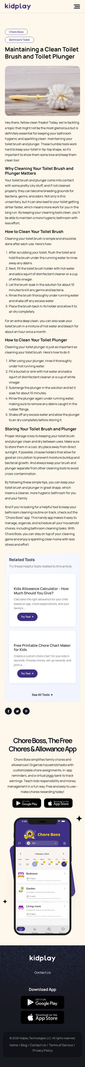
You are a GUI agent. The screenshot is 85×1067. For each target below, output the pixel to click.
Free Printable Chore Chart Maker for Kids (42, 647)
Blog (24, 1045)
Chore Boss (16, 32)
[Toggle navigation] (75, 6)
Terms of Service (61, 1045)
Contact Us (42, 972)
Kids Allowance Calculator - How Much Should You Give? (41, 590)
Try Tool (26, 616)
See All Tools (41, 695)
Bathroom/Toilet (19, 40)
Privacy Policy (43, 1050)
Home (13, 1045)
